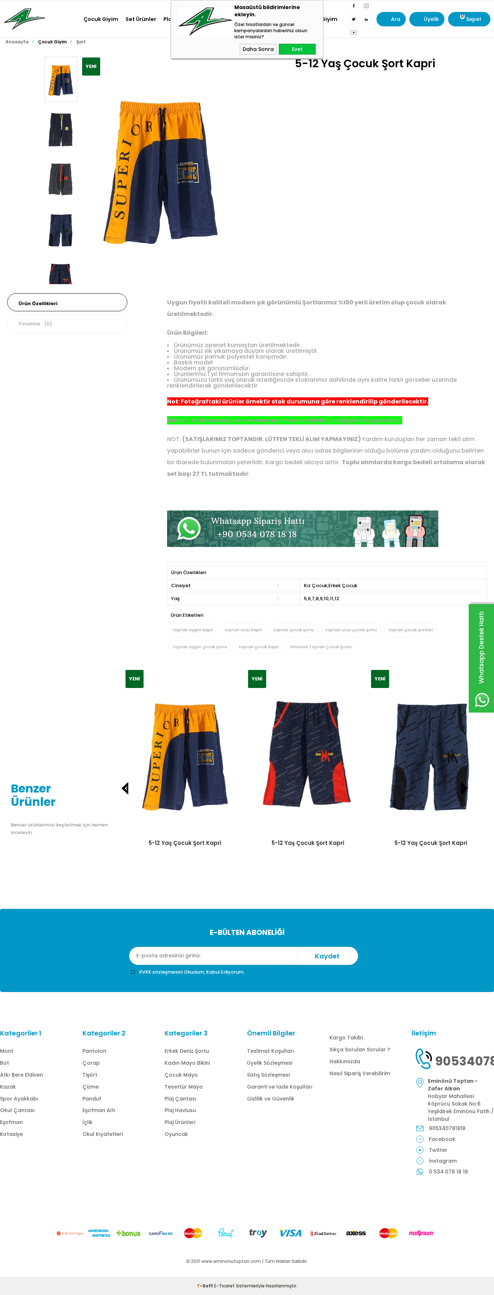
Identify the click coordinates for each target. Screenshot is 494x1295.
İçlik (87, 1122)
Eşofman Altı (98, 1110)
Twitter (438, 1150)
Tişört (89, 1074)
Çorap (91, 1063)
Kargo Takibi (346, 1037)
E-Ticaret (224, 1286)
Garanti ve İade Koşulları (279, 1086)
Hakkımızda (344, 1061)
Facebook (442, 1139)
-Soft (205, 1286)
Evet (297, 49)
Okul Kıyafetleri (102, 1134)
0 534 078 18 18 (448, 1171)
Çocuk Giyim (101, 19)
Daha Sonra (258, 49)
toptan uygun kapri (193, 630)
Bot (4, 1063)
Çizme (90, 1086)
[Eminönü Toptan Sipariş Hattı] (302, 545)
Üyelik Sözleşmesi (269, 1063)
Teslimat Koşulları (270, 1051)
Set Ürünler (140, 19)
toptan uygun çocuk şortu (200, 647)
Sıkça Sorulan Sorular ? (359, 1049)
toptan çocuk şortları (410, 630)
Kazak (8, 1086)
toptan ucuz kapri (243, 630)
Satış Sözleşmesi (268, 1074)
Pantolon (94, 1051)
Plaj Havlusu (180, 1110)
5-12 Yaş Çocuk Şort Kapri (185, 843)
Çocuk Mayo (181, 1074)
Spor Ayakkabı (19, 1098)
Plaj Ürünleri (180, 1122)
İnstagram (443, 1160)
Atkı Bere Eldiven (21, 1074)
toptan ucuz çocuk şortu (351, 630)
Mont (6, 1051)
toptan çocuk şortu (293, 630)
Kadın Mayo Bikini (187, 1063)
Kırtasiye (11, 1134)
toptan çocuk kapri (259, 647)
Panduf (91, 1098)
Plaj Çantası (180, 1098)
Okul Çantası (17, 1110)
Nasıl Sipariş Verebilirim (359, 1073)
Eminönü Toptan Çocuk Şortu (321, 647)
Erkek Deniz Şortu (187, 1051)
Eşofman (11, 1122)
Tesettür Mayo (184, 1086)
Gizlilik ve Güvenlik (270, 1098)
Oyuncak (176, 1134)
